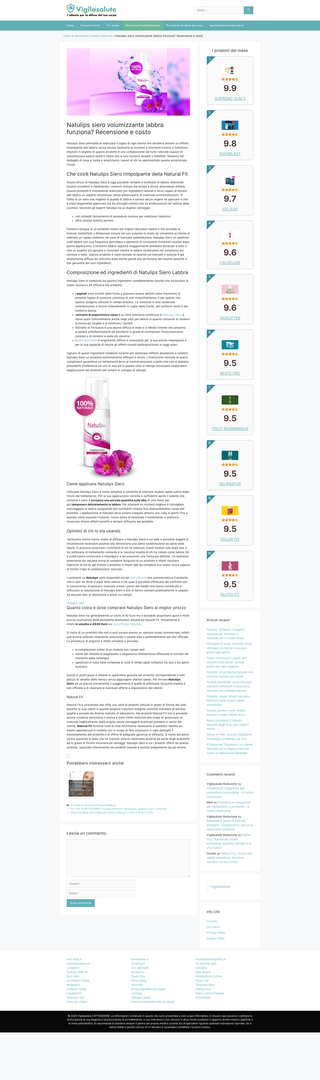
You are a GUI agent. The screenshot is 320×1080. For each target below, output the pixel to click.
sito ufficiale (138, 577)
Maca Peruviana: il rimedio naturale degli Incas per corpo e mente (228, 725)
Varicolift (137, 984)
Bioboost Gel (75, 997)
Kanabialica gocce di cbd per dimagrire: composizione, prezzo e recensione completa (229, 825)
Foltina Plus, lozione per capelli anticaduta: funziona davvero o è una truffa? (229, 858)
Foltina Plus (203, 989)
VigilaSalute (220, 886)
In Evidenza (76, 805)
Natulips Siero (172, 314)
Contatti (212, 921)
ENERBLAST (230, 153)
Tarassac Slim (205, 984)
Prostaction (203, 997)
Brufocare (73, 984)
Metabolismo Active (209, 976)
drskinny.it (138, 963)
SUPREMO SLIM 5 (230, 98)
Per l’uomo (113, 25)
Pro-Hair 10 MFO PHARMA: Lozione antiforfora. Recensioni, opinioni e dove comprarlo (118, 808)
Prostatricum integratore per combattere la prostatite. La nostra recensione (230, 792)
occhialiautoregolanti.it (211, 959)
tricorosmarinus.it (78, 963)
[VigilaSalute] (91, 10)
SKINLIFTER (230, 318)
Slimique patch (141, 997)
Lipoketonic (74, 993)
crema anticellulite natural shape (153, 1001)
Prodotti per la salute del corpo (184, 25)
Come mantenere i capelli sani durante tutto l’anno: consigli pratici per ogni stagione (227, 662)
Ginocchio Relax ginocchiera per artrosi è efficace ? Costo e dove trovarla (111, 812)
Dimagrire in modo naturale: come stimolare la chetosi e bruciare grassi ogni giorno (229, 648)
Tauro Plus (138, 976)
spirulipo (201, 967)
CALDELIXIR (230, 262)
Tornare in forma (90, 25)
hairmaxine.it (139, 959)
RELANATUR (230, 484)
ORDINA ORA (75, 603)
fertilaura (137, 972)
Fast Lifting (138, 980)
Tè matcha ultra (206, 963)
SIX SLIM (230, 209)
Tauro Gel (202, 980)
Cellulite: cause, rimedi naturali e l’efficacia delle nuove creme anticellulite (228, 700)
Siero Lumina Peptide (210, 993)
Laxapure (73, 967)
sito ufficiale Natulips (127, 624)
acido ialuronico (86, 340)
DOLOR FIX (230, 539)
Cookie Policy (215, 938)
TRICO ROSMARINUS (230, 428)
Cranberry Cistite (78, 980)
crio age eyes (140, 967)
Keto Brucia (203, 972)
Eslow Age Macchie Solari (148, 989)
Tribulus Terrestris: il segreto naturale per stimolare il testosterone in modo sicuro (226, 634)
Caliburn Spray (76, 989)
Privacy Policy (216, 932)
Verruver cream (77, 1001)
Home (70, 25)
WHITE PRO (230, 373)
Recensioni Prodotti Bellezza (143, 25)
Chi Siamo (213, 927)
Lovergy (136, 993)
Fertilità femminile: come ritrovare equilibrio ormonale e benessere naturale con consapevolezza (229, 686)
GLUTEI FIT (230, 594)
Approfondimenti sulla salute (227, 25)
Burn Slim (73, 976)
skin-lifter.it (74, 959)
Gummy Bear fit (77, 972)
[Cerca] (248, 10)
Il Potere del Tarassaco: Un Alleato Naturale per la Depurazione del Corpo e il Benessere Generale (230, 749)
